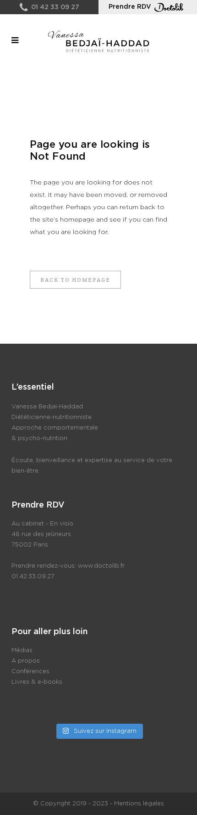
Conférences (30, 672)
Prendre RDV (130, 7)
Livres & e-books (36, 682)
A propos (25, 661)
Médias (22, 650)
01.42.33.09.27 (33, 577)
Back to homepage (75, 279)
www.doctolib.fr (101, 566)
